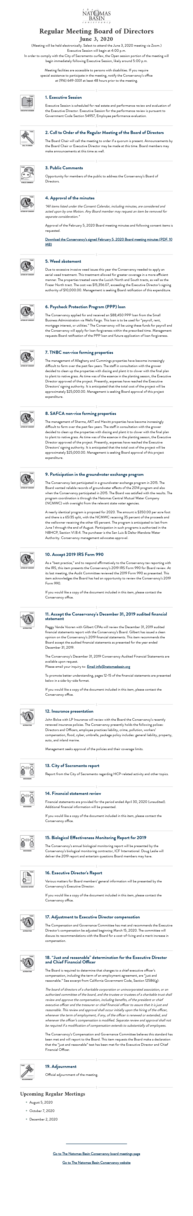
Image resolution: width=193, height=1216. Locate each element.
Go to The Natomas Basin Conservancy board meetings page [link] (96, 1153)
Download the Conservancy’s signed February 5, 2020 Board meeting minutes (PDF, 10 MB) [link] (108, 242)
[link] (96, 16)
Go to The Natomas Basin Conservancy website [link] (96, 1162)
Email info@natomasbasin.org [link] (108, 666)
